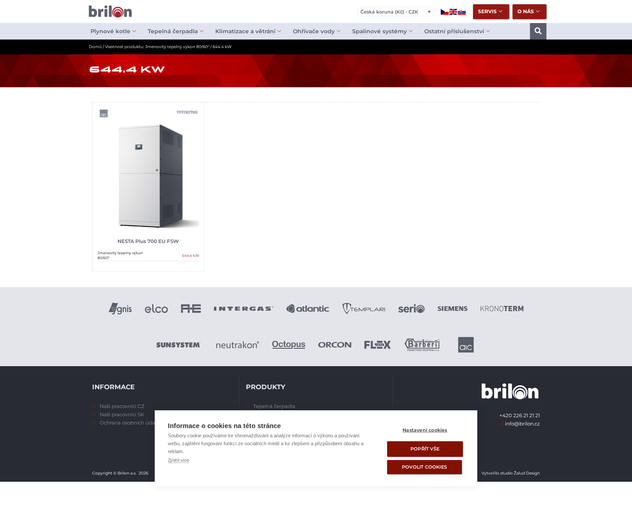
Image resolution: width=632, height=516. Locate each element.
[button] (538, 31)
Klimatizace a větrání (245, 31)
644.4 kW (190, 255)
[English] (453, 11)
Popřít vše (424, 448)
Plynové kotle (110, 31)
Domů (95, 46)
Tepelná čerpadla (173, 31)
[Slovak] (462, 11)
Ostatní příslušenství (454, 31)
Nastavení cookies (425, 430)
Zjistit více (178, 460)
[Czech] (445, 11)
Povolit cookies (424, 467)
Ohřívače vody (314, 31)
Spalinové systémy (379, 31)
